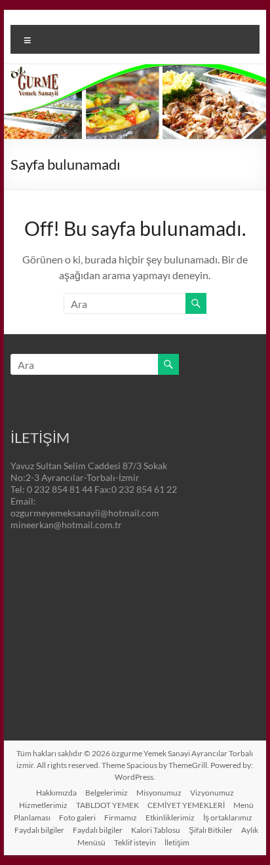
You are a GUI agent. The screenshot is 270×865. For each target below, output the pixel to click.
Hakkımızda (56, 793)
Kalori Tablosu (155, 830)
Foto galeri (77, 817)
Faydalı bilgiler (39, 830)
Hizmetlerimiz (43, 805)
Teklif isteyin (135, 842)
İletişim (176, 842)
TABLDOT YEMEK (107, 805)
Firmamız (120, 817)
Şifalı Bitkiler (211, 830)
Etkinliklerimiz (170, 817)
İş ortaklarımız (227, 817)
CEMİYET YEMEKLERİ (186, 805)
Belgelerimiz (106, 793)
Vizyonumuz (212, 793)
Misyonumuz (159, 793)
